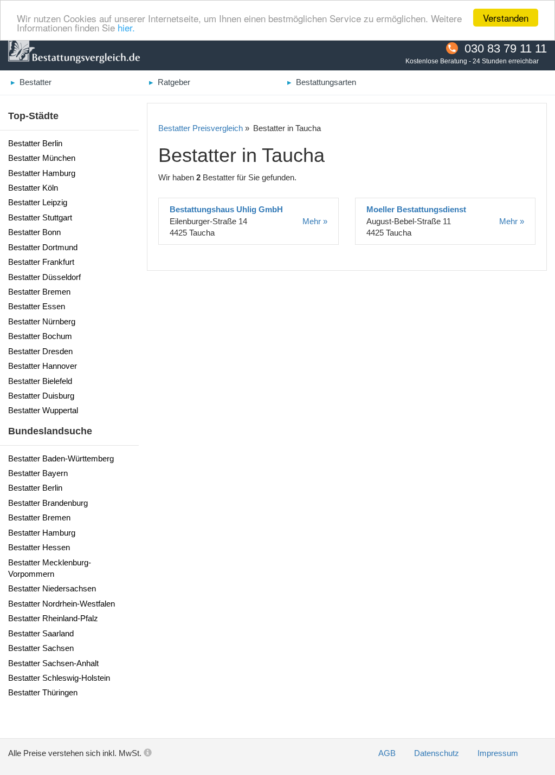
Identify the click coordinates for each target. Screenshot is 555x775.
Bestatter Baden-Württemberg (61, 458)
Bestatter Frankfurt (41, 261)
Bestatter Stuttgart (40, 217)
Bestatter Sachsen (41, 648)
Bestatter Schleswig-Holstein (59, 677)
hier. (126, 27)
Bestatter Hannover (42, 365)
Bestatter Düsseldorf (44, 277)
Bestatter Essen (36, 306)
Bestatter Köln (33, 187)
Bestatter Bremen (39, 291)
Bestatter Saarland (41, 633)
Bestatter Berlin (35, 143)
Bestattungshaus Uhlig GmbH (226, 209)
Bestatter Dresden (40, 351)
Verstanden (505, 17)
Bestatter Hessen (39, 547)
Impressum (497, 753)
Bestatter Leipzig (37, 202)
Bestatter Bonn (34, 232)
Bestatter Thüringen (43, 692)
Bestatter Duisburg (41, 395)
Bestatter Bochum (40, 336)
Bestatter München (41, 157)
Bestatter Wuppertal (43, 410)
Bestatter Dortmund (43, 247)
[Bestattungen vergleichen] (74, 52)
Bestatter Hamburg (41, 173)
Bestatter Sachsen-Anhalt (53, 663)
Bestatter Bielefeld (40, 381)
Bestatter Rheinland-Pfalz (53, 618)
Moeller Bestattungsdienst (416, 209)
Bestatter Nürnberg (41, 321)
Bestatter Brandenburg (48, 502)
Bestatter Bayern (38, 473)
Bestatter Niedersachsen (52, 588)
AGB (388, 753)
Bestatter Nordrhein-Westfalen (61, 603)
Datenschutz (437, 753)
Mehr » (314, 221)
